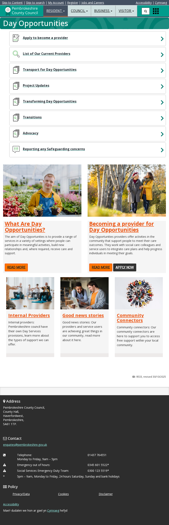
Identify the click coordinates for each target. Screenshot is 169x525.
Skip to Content (12, 3)
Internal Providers (29, 315)
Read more (16, 267)
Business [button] (102, 11)
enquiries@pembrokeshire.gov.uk (25, 445)
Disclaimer (106, 494)
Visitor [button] (125, 11)
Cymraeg (161, 3)
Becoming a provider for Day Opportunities (121, 226)
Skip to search (35, 3)
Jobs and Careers (92, 3)
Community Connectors (130, 317)
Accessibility (144, 3)
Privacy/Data (21, 494)
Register (72, 3)
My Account (56, 3)
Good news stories (83, 315)
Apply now (125, 267)
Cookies (63, 494)
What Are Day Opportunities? (25, 226)
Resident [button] (54, 11)
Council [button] (78, 11)
